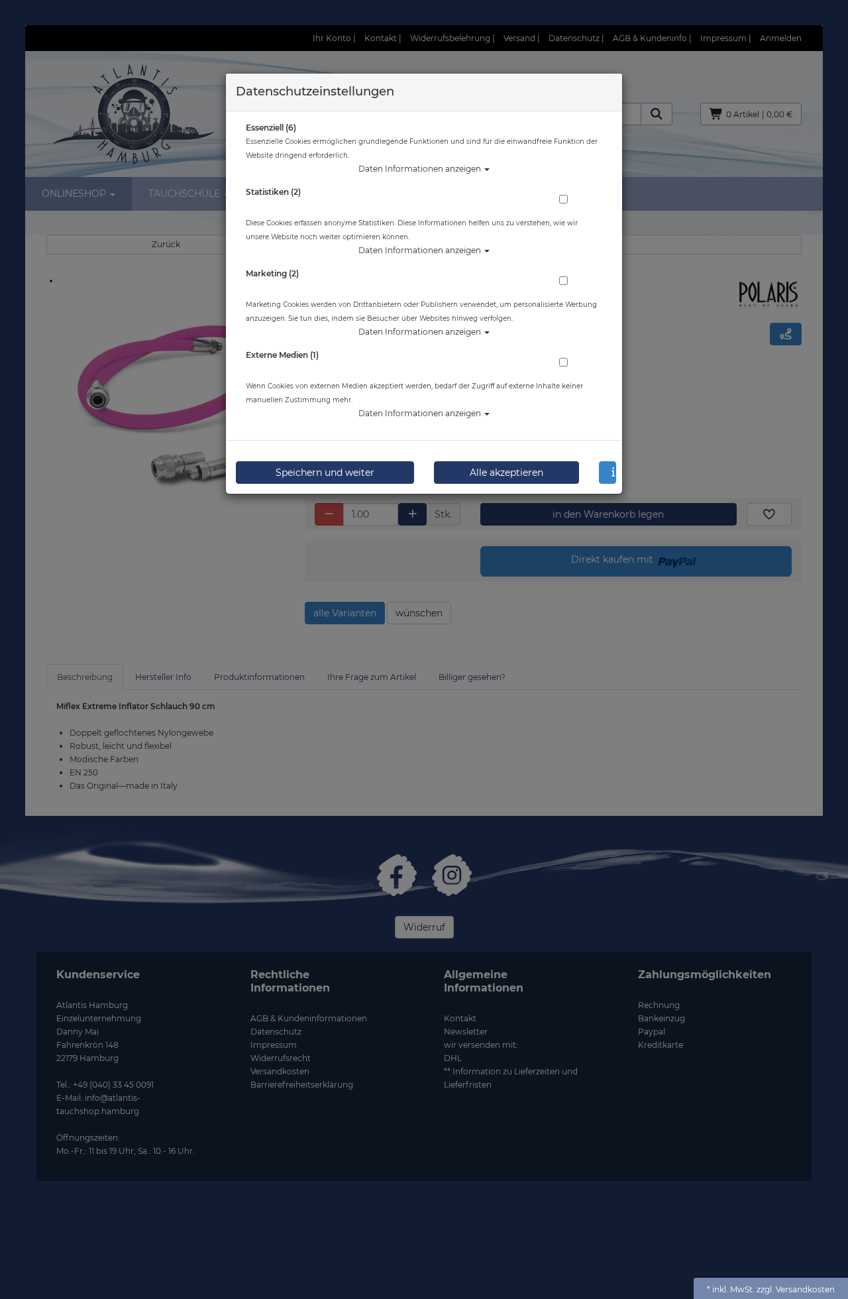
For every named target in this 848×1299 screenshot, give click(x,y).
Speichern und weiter (325, 473)
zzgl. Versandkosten (796, 1289)
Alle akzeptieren (506, 473)
